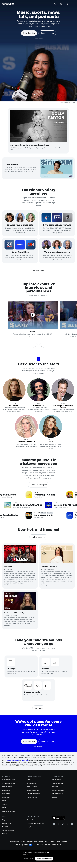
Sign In (29, 780)
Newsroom (55, 787)
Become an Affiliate (58, 790)
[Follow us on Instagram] (58, 825)
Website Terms (14, 841)
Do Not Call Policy (61, 841)
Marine (4, 800)
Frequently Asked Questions (35, 823)
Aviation (4, 804)
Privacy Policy (38, 841)
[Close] (75, 853)
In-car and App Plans (8, 780)
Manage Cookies (56, 845)
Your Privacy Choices (21, 845)
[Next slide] (41, 345)
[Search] (54, 4)
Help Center (30, 827)
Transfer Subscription (33, 790)
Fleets (4, 807)
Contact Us (30, 820)
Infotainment (6, 797)
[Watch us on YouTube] (72, 825)
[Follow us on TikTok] (63, 825)
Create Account (31, 783)
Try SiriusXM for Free (8, 783)
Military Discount (7, 787)
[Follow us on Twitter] (67, 825)
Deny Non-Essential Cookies (44, 858)
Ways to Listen (6, 823)
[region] (38, 856)
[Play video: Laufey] (33, 314)
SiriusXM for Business (8, 811)
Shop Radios (6, 793)
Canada (4, 834)
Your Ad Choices (49, 841)
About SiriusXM (56, 780)
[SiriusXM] (8, 4)
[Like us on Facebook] (54, 825)
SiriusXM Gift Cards (8, 830)
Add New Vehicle (32, 797)
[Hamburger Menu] (73, 4)
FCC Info (47, 845)
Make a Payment (32, 787)
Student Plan (6, 790)
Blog (3, 820)
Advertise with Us (57, 793)
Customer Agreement (26, 841)
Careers (54, 797)
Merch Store (6, 827)
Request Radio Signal (33, 793)
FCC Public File (38, 845)
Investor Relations (57, 783)
